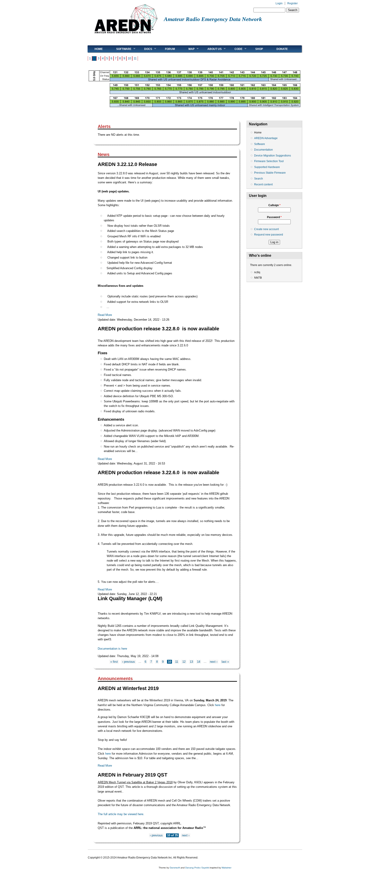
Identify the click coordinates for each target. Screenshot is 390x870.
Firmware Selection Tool (269, 161)
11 (135, 58)
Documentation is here (112, 648)
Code (235, 49)
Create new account (266, 229)
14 (198, 661)
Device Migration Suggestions (272, 155)
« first (114, 661)
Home (99, 49)
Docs (144, 49)
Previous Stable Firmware (270, 172)
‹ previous (128, 661)
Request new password (268, 234)
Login (279, 3)
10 (129, 58)
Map (188, 49)
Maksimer (226, 867)
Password (274, 217)
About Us (211, 49)
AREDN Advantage (266, 138)
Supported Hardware (267, 167)
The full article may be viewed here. (121, 814)
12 (184, 661)
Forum (170, 49)
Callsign (274, 205)
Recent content (263, 184)
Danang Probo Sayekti (197, 867)
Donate (282, 49)
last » (225, 661)
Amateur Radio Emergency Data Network (213, 19)
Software (120, 49)
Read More (105, 315)
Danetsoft (175, 867)
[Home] (125, 35)
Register (292, 3)
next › (213, 661)
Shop (259, 49)
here (218, 705)
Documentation (263, 149)
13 (191, 661)
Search (258, 178)
